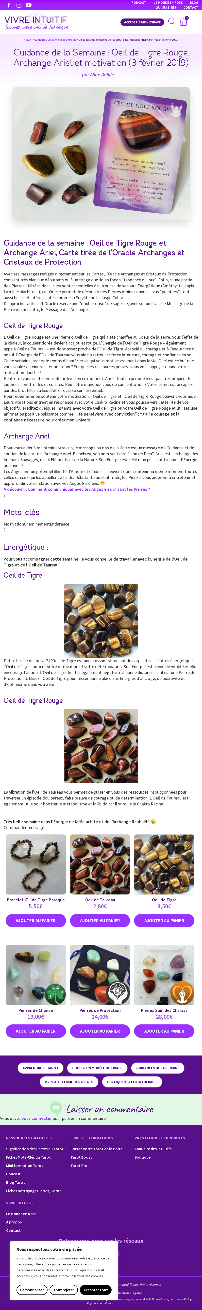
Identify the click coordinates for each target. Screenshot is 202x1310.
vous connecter (37, 1118)
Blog (194, 2)
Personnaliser (32, 1289)
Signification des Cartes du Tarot (35, 1148)
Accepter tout (96, 1289)
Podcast (139, 2)
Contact (191, 7)
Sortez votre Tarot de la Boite (96, 1148)
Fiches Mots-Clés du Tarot (28, 1157)
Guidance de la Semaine (62, 39)
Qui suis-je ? (166, 7)
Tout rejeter (63, 1289)
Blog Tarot (15, 1182)
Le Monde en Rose (168, 2)
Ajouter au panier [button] (36, 920)
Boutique (143, 1157)
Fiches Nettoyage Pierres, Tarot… (35, 1190)
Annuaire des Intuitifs (153, 1148)
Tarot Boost (81, 1157)
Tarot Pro (78, 1165)
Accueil (28, 39)
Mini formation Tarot (24, 1165)
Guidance (40, 39)
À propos (14, 1221)
